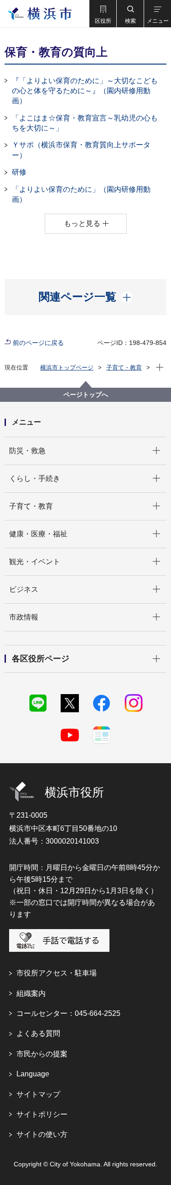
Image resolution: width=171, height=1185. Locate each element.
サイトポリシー (41, 1114)
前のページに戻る (38, 342)
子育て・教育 (124, 367)
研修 (19, 172)
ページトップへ (85, 394)
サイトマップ (38, 1094)
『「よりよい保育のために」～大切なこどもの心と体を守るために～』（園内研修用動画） (85, 91)
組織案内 (31, 993)
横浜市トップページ (66, 367)
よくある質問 (38, 1033)
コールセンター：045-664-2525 (68, 1013)
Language (32, 1074)
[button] (102, 13)
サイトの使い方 (41, 1134)
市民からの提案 (41, 1054)
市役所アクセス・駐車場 (56, 973)
